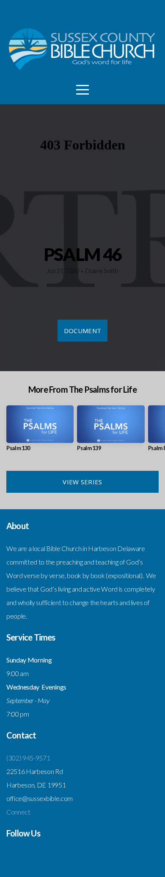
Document (82, 330)
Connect (18, 812)
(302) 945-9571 (28, 758)
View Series (82, 482)
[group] (40, 431)
